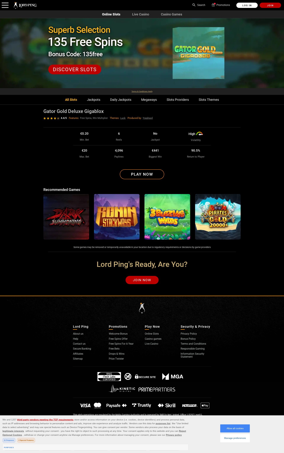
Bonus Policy (188, 338)
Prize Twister (116, 358)
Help (75, 338)
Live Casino (140, 14)
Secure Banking (82, 348)
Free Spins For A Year (121, 343)
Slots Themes (209, 100)
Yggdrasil (148, 118)
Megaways (149, 100)
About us (78, 333)
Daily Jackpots (120, 100)
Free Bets (114, 348)
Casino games (153, 338)
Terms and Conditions (193, 343)
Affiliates (78, 353)
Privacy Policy (189, 333)
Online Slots (111, 14)
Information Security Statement (192, 355)
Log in (247, 5)
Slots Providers (178, 100)
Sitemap (78, 358)
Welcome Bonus (118, 333)
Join (270, 5)
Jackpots (93, 100)
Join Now (142, 280)
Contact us (79, 343)
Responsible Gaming (193, 348)
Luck (123, 118)
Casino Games (171, 14)
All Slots (71, 100)
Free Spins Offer (118, 338)
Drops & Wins (116, 353)
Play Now (142, 174)
